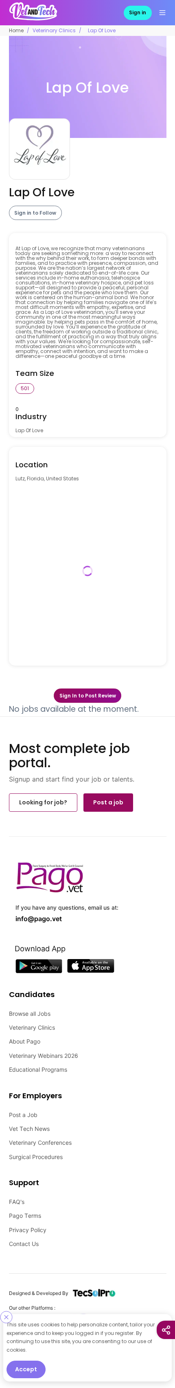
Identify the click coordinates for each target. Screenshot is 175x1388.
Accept (26, 1369)
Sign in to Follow (35, 211)
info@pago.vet (32, 916)
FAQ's (16, 1198)
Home (16, 29)
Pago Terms (25, 1211)
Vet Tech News (29, 1125)
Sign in (137, 12)
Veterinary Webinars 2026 (43, 1051)
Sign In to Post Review (87, 694)
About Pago (24, 1037)
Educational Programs (38, 1065)
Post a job (108, 801)
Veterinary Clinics (54, 29)
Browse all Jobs (29, 1009)
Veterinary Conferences (40, 1138)
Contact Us (24, 1240)
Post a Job (23, 1111)
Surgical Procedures (36, 1153)
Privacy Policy (27, 1226)
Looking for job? (43, 801)
